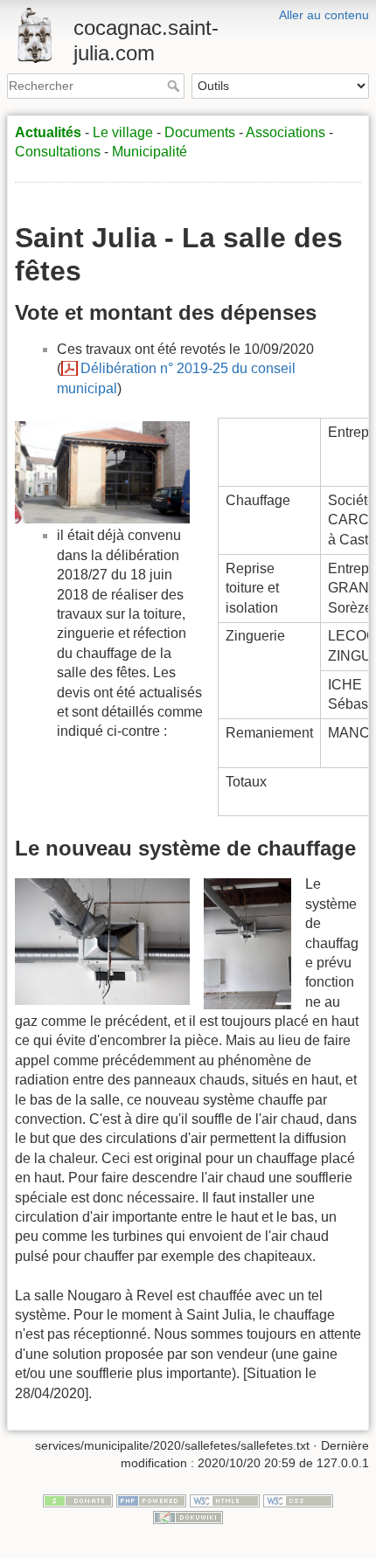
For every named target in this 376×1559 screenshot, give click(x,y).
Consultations (58, 151)
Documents (199, 132)
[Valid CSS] (298, 1500)
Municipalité (149, 151)
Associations (285, 132)
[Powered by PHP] (151, 1500)
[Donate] (78, 1500)
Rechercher (175, 86)
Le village (123, 132)
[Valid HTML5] (225, 1500)
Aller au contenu (324, 15)
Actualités (48, 132)
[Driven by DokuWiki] (188, 1516)
